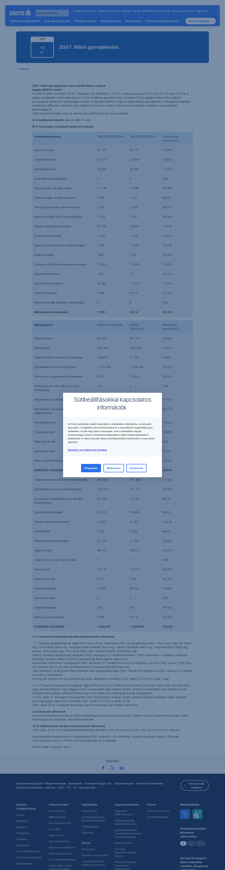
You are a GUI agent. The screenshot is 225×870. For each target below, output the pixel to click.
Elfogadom (91, 468)
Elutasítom (136, 468)
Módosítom (114, 468)
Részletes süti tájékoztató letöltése (87, 449)
